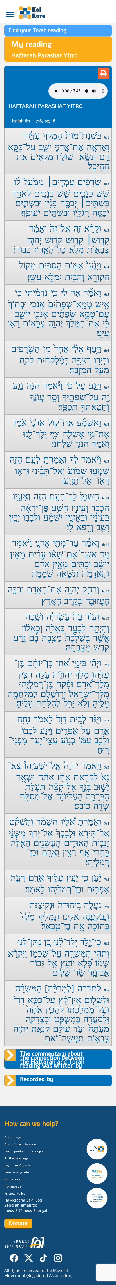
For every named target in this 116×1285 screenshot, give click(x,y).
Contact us (12, 1179)
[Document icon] (103, 73)
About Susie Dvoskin (20, 1144)
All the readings (16, 1158)
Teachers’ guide (16, 1172)
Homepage (13, 1186)
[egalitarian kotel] (99, 1198)
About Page (13, 1137)
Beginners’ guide (17, 1165)
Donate (18, 1223)
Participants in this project (24, 1151)
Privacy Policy (14, 1193)
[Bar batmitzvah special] (99, 1173)
